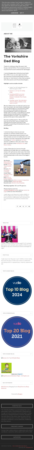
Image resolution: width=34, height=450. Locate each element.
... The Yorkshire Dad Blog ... (19, 446)
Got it (22, 13)
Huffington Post (20, 143)
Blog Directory (22, 386)
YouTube (23, 140)
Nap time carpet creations (8, 175)
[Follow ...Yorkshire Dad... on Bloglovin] (17, 374)
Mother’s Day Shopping (18, 183)
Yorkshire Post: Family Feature (18, 97)
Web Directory (5, 386)
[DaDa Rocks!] (6, 368)
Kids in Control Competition (21, 180)
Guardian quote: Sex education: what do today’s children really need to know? (18, 102)
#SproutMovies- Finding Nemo (8, 162)
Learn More (14, 13)
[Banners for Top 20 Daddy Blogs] (10, 357)
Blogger (20, 394)
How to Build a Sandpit (8, 178)
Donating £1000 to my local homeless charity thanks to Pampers (17, 95)
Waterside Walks (17, 181)
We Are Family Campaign (7, 170)
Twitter (13, 140)
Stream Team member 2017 (8, 166)
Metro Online (7, 145)
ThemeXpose (29, 447)
